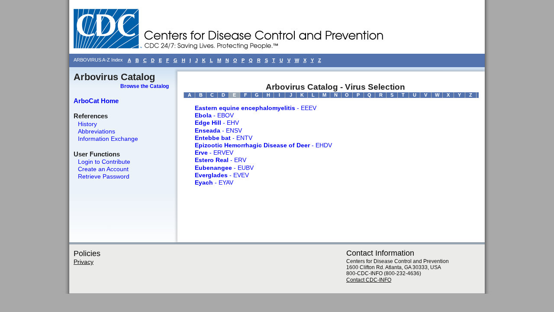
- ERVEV (214, 152)
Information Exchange (108, 138)
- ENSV (218, 130)
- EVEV (222, 175)
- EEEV (255, 107)
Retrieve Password (103, 176)
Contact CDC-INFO (368, 280)
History (87, 123)
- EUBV (224, 167)
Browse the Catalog (144, 86)
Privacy (83, 261)
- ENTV (223, 137)
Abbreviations (96, 131)
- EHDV (263, 145)
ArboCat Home (96, 100)
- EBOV (214, 115)
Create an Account (103, 169)
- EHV (217, 122)
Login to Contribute (104, 161)
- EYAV (214, 182)
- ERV (220, 159)
